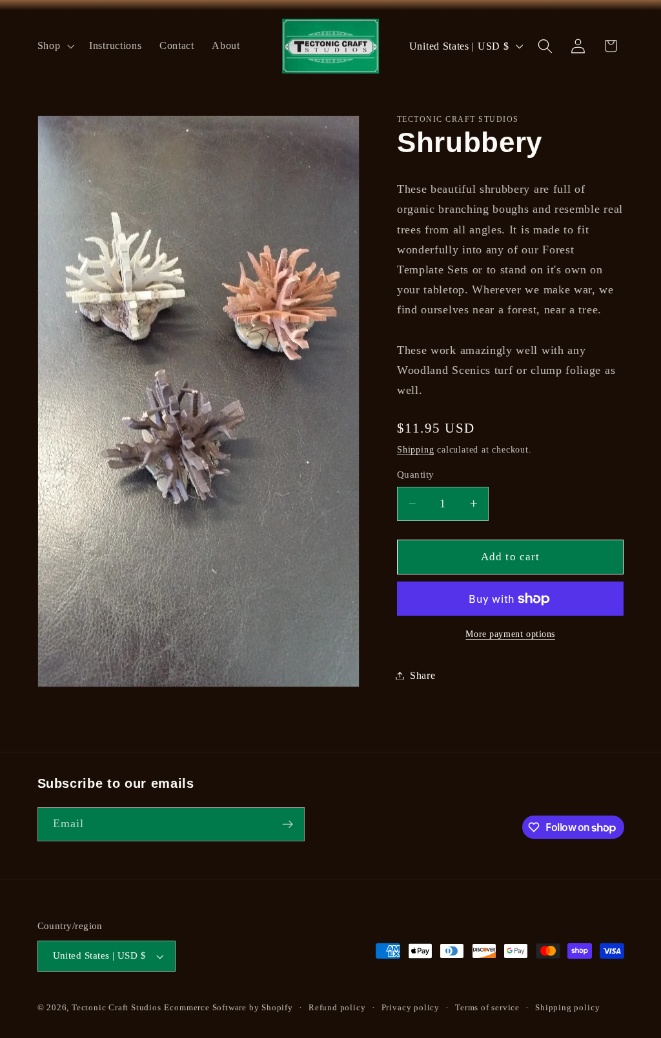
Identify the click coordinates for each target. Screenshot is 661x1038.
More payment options (510, 634)
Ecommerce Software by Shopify (228, 1007)
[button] (54, 45)
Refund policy (337, 1007)
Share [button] (422, 675)
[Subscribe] (287, 824)
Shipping (415, 450)
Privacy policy (410, 1007)
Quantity (415, 474)
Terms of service (487, 1007)
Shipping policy (567, 1007)
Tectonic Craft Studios (116, 1007)
